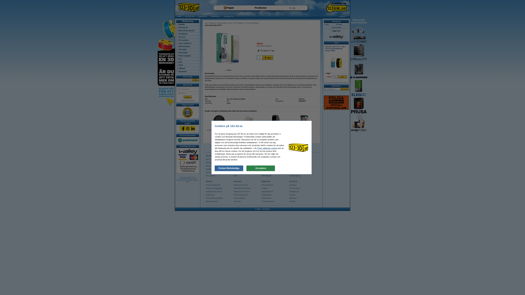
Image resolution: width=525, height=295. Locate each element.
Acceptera (260, 168)
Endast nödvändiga (229, 168)
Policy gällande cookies (267, 148)
